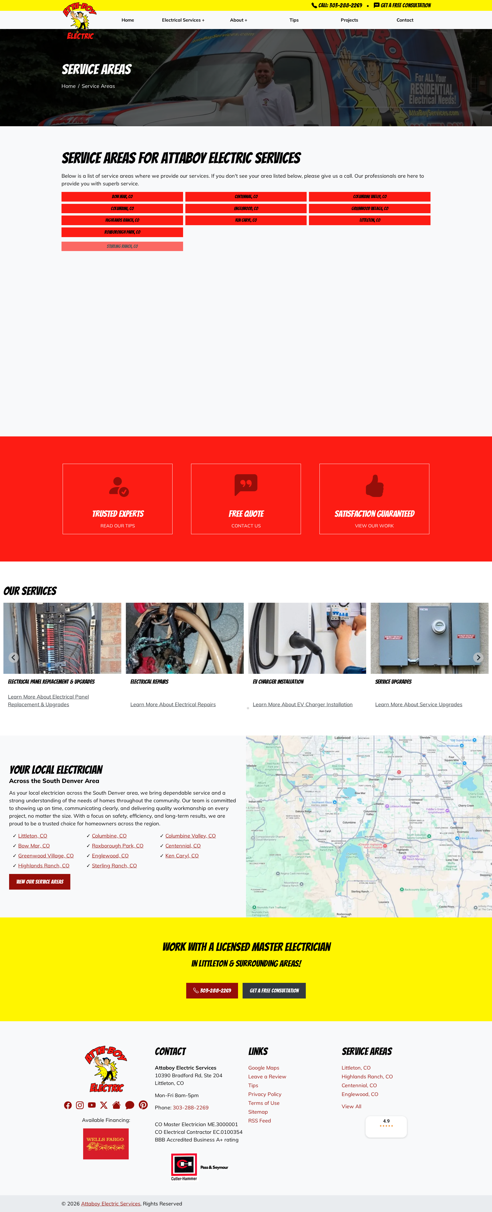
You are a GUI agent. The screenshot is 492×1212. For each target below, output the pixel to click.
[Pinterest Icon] (143, 1105)
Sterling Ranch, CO (114, 865)
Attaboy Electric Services (110, 1203)
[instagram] (81, 1105)
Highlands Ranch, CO (122, 220)
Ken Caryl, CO (246, 220)
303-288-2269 (215, 990)
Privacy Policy (265, 1094)
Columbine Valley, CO (369, 196)
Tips (294, 20)
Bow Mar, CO (122, 196)
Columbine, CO (122, 208)
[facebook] (69, 1105)
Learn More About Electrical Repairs (173, 704)
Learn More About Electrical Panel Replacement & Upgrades (48, 700)
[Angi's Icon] (130, 1105)
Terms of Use (264, 1103)
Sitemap (258, 1112)
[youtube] (93, 1105)
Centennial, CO (246, 196)
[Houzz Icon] (117, 1105)
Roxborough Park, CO (122, 232)
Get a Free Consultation (405, 5)
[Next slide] (478, 657)
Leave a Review (267, 1076)
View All (351, 1106)
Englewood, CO (246, 208)
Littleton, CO (370, 220)
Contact (405, 20)
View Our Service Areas (39, 881)
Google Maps (263, 1067)
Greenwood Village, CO (369, 208)
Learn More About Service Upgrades (418, 704)
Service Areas (98, 86)
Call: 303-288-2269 (339, 5)
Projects (349, 20)
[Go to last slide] (14, 657)
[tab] (243, 708)
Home (128, 20)
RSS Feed (259, 1120)
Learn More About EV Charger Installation (303, 704)
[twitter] (105, 1105)
